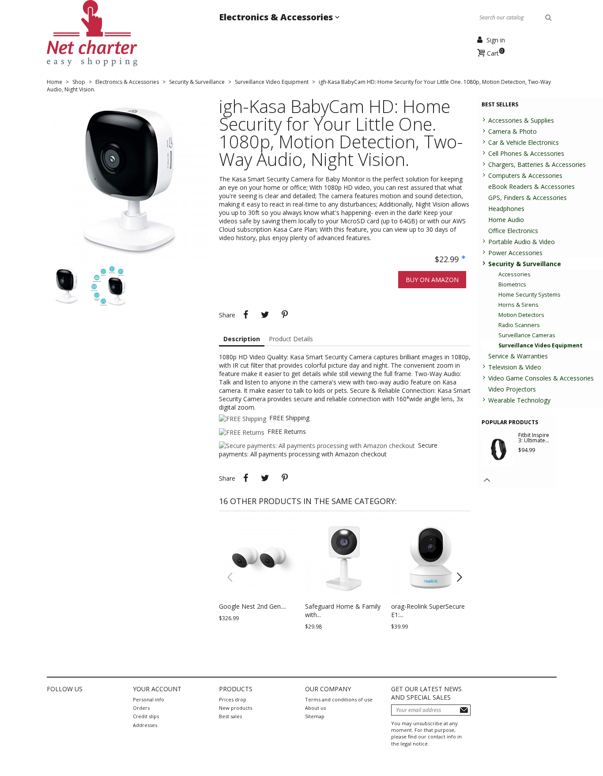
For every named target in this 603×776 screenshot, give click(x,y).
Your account (157, 689)
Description (241, 339)
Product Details (291, 339)
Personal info (148, 699)
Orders (141, 707)
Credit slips (146, 716)
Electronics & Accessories (277, 17)
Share (246, 315)
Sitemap (314, 716)
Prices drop (232, 699)
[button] (459, 577)
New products (235, 707)
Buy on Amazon (432, 279)
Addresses (145, 725)
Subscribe (464, 710)
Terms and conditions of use (339, 699)
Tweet (265, 315)
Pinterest (285, 315)
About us (315, 707)
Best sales (230, 716)
